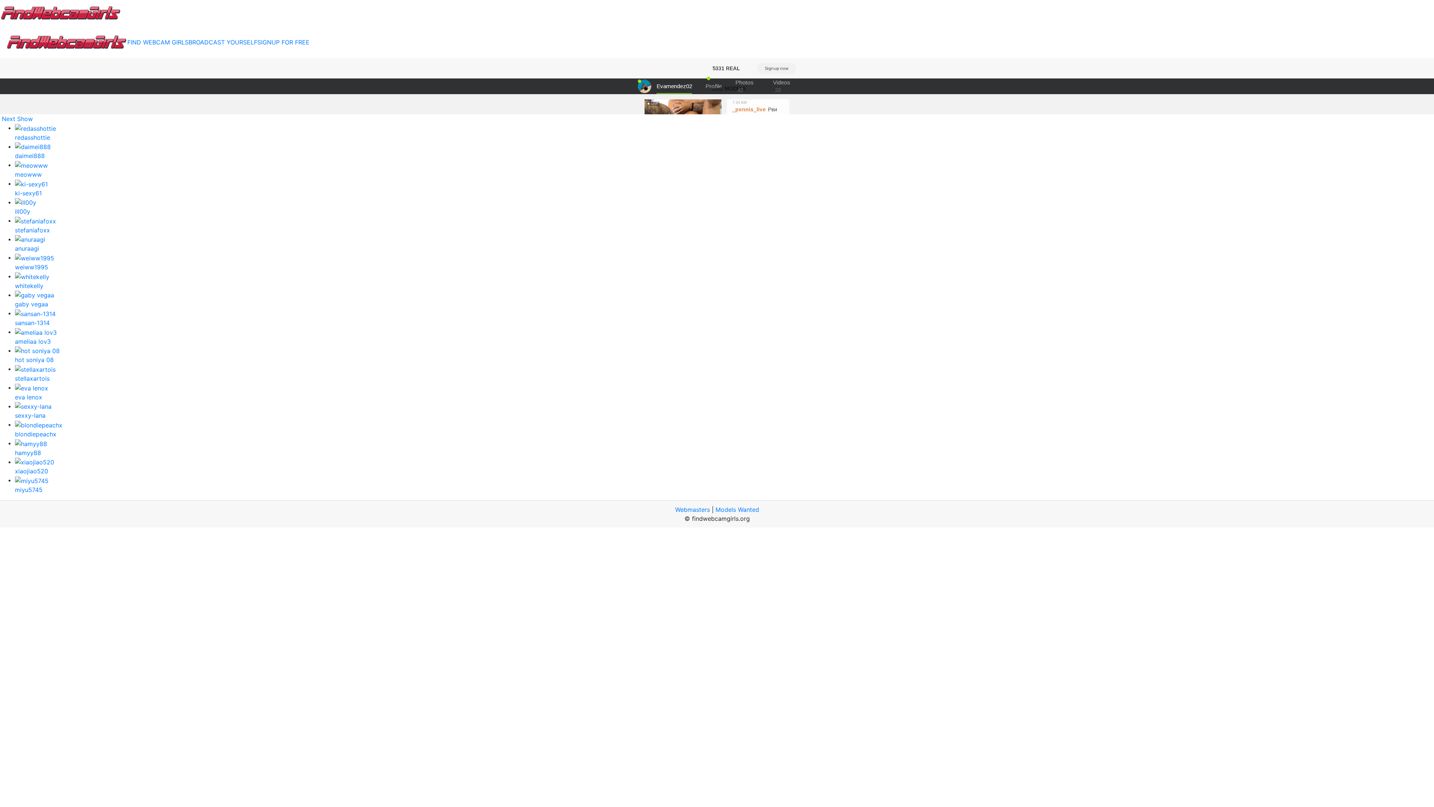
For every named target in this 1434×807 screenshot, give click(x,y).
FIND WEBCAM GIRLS (158, 42)
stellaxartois (32, 378)
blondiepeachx (35, 434)
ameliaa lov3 (33, 341)
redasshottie (32, 137)
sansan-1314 (32, 323)
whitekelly (29, 286)
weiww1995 (31, 267)
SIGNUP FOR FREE (283, 42)
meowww (28, 174)
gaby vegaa (31, 304)
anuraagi (27, 248)
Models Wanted (737, 509)
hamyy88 (28, 453)
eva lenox (28, 397)
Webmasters (692, 509)
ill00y (22, 211)
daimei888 (30, 156)
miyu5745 (29, 490)
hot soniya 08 (34, 360)
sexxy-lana (30, 415)
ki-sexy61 (28, 193)
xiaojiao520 (31, 471)
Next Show (17, 119)
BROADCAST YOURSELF (223, 42)
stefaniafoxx (32, 230)
